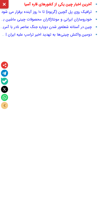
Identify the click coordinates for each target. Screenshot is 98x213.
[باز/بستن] (5, 105)
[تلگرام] (5, 73)
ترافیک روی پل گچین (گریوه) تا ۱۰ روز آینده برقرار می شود (46, 12)
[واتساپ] (5, 97)
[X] (5, 89)
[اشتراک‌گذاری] (5, 65)
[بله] (5, 81)
